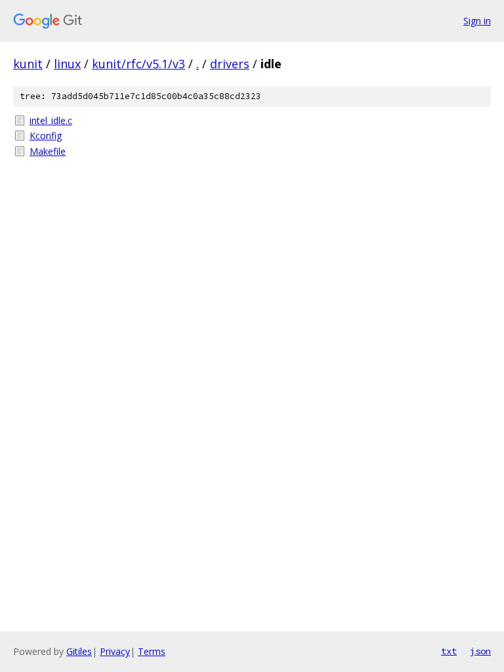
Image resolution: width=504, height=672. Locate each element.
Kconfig (46, 135)
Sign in (477, 20)
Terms (151, 651)
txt (449, 651)
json (480, 651)
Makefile (48, 151)
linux (67, 64)
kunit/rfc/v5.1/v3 (138, 64)
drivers (229, 64)
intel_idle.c (51, 120)
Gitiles (79, 651)
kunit (28, 64)
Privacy (115, 651)
